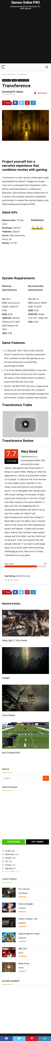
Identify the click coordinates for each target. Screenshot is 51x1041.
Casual (8, 858)
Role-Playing (22, 893)
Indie (14, 80)
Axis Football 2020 (11, 752)
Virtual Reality (23, 80)
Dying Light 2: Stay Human (14, 640)
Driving (8, 865)
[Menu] (3, 67)
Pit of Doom (24, 889)
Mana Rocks (24, 963)
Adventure (12, 74)
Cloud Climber (8, 715)
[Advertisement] (25, 36)
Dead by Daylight (25, 904)
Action (8, 851)
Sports (20, 953)
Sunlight (6, 678)
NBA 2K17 (22, 948)
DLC (7, 861)
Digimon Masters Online (29, 934)
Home (4, 74)
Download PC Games (12, 91)
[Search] (47, 67)
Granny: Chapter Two (28, 919)
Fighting (8, 868)
